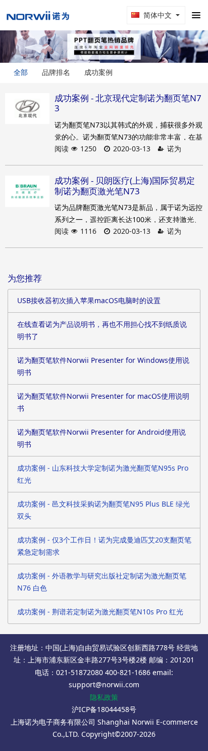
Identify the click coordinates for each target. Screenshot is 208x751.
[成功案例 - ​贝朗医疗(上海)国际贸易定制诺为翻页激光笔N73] (27, 191)
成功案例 (98, 72)
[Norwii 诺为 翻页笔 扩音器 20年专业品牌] (38, 15)
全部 (21, 72)
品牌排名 (56, 72)
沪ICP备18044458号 (104, 709)
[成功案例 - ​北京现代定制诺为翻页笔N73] (27, 108)
